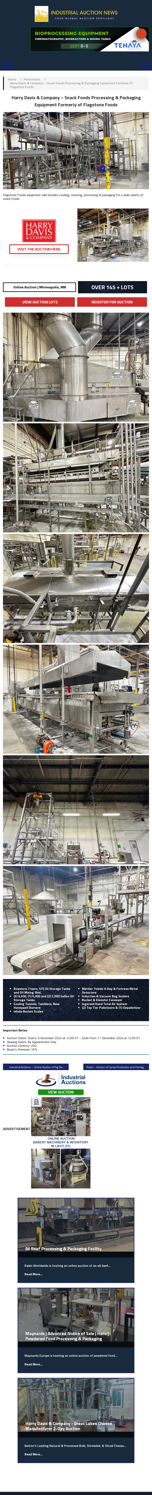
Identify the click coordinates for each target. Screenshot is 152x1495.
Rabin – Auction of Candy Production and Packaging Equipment (117, 1067)
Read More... (33, 1274)
